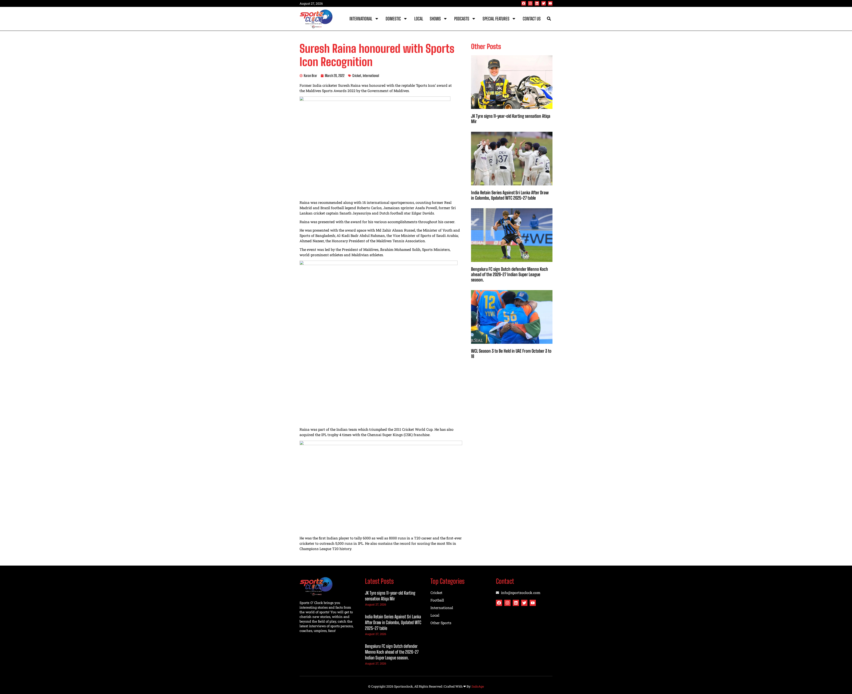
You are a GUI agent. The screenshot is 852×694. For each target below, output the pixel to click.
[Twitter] (543, 3)
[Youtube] (550, 3)
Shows (435, 18)
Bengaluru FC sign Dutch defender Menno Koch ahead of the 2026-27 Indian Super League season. (509, 274)
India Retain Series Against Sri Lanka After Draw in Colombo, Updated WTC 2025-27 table (510, 195)
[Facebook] (523, 3)
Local (418, 18)
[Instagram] (530, 3)
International (360, 18)
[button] (548, 18)
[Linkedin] (537, 3)
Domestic (393, 18)
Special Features (496, 18)
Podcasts (461, 18)
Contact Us (532, 18)
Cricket (356, 75)
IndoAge (478, 686)
